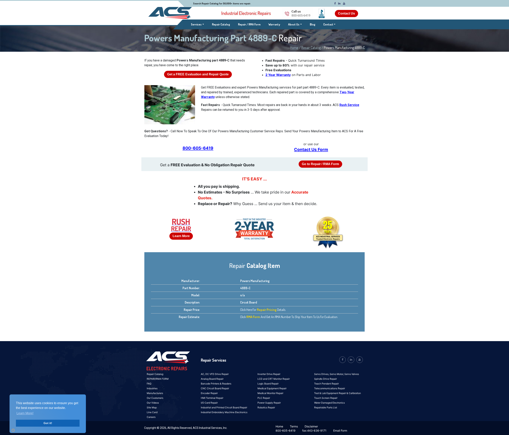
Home (294, 47)
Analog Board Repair (212, 378)
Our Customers (155, 397)
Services (197, 24)
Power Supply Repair (269, 402)
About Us (293, 24)
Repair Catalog (221, 24)
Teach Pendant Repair (326, 383)
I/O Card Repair (209, 402)
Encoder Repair (209, 393)
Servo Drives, (322, 374)
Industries (152, 388)
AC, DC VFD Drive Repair (215, 374)
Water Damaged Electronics (329, 402)
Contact (328, 24)
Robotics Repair (266, 407)
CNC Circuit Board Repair (215, 388)
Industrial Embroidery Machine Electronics (224, 412)
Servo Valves (351, 374)
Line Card (152, 412)
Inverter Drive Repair (268, 374)
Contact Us (346, 13)
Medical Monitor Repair (270, 393)
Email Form (340, 430)
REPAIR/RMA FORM (158, 378)
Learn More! (25, 413)
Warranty (274, 24)
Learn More (181, 236)
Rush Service (349, 105)
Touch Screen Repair (325, 397)
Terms (294, 426)
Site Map (152, 407)
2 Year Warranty (278, 75)
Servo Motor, (337, 374)
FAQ (149, 383)
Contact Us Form (311, 149)
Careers (151, 417)
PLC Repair (263, 397)
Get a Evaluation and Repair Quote (198, 74)
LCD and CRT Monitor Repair (273, 378)
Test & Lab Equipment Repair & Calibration (337, 393)
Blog (312, 24)
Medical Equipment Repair (272, 388)
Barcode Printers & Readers (216, 383)
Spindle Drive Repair (325, 378)
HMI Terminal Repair (212, 397)
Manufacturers (155, 393)
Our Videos (153, 402)
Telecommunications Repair (329, 388)
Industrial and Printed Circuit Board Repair (224, 407)
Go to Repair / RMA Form (320, 164)
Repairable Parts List (325, 407)
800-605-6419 (198, 148)
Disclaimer (311, 426)
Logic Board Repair (268, 383)
